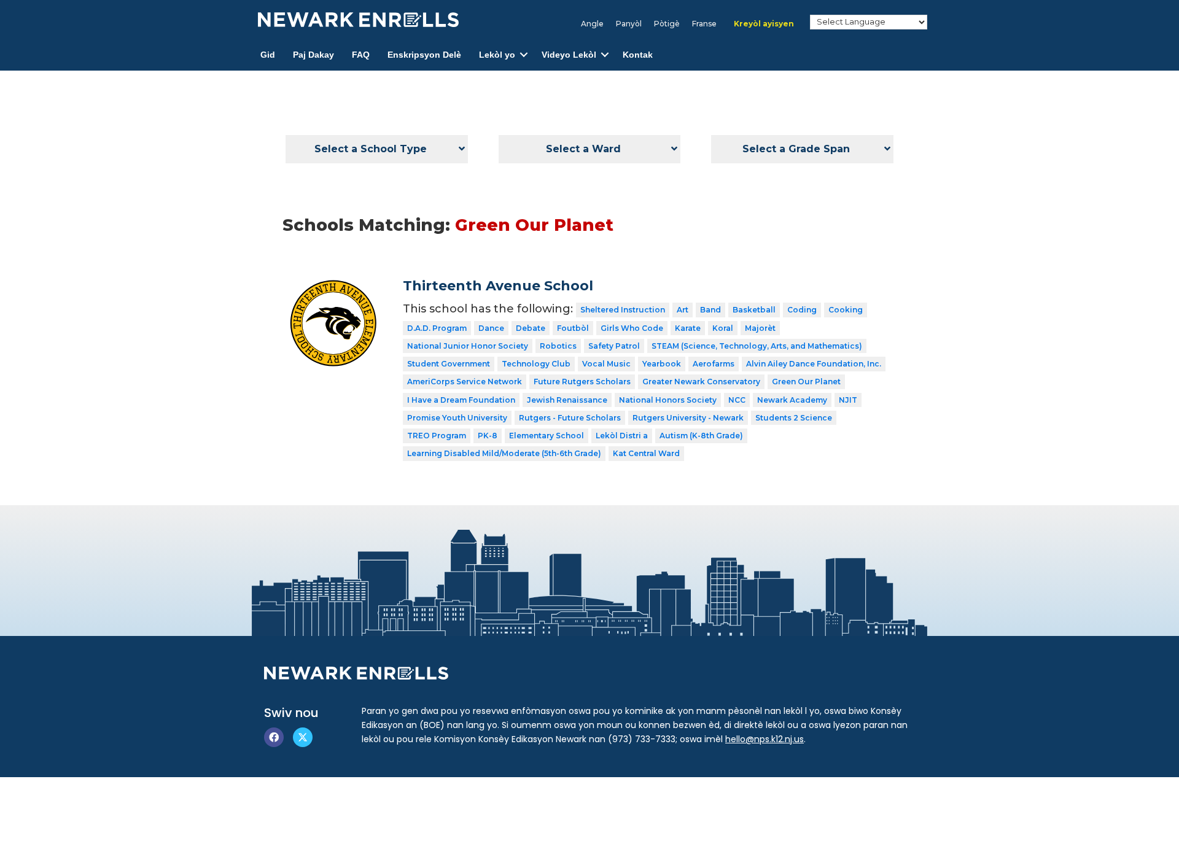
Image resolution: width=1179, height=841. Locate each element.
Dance (491, 328)
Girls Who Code (632, 328)
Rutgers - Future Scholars (570, 417)
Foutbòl (573, 328)
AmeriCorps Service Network (464, 381)
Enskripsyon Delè (424, 55)
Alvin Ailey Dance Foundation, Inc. (813, 363)
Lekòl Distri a (622, 435)
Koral (722, 328)
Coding (802, 309)
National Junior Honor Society (467, 346)
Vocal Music (606, 363)
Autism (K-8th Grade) (701, 435)
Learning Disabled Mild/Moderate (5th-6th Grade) (504, 453)
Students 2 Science (793, 417)
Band (710, 309)
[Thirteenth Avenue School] (334, 286)
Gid (267, 55)
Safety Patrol (614, 346)
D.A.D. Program (437, 328)
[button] (523, 55)
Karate (688, 328)
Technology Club (536, 363)
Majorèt (760, 328)
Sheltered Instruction (622, 309)
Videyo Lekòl (569, 55)
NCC (736, 400)
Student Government (448, 363)
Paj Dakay (313, 55)
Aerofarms (713, 363)
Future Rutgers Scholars (582, 381)
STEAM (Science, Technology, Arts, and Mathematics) (757, 346)
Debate (530, 328)
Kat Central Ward (646, 453)
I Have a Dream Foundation (461, 400)
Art (682, 309)
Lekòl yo (497, 55)
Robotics (558, 346)
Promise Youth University (457, 417)
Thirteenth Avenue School (498, 285)
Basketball (754, 309)
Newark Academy (792, 400)
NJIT (848, 400)
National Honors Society (668, 400)
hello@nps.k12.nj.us (764, 739)
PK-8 (487, 435)
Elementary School (546, 435)
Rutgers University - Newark (688, 417)
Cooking (845, 309)
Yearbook (661, 363)
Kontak (638, 55)
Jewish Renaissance (567, 400)
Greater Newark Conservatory (701, 381)
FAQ (361, 55)
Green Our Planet (806, 381)
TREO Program (436, 435)
